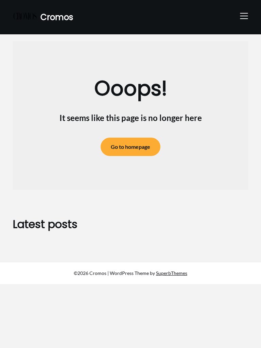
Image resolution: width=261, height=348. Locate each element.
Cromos (56, 17)
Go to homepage (130, 146)
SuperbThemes (171, 273)
